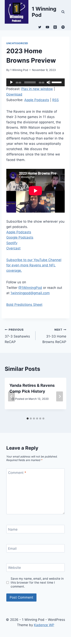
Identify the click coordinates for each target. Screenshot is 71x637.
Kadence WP (44, 625)
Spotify (11, 243)
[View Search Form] (63, 11)
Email (12, 549)
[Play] (11, 82)
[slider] (57, 82)
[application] (35, 82)
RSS (55, 100)
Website (14, 568)
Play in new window (37, 89)
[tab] (28, 418)
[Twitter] (39, 27)
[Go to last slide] (11, 396)
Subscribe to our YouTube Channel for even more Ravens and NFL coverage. (33, 265)
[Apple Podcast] (55, 27)
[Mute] (48, 82)
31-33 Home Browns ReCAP (54, 336)
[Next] (59, 396)
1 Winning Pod (19, 70)
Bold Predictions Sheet (24, 305)
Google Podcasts (19, 237)
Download (14, 94)
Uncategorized (17, 43)
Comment (17, 473)
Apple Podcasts (36, 100)
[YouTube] (47, 27)
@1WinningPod (30, 288)
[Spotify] (63, 27)
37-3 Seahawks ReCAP (17, 336)
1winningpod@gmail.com (30, 293)
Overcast (13, 248)
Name (13, 529)
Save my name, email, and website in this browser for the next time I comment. (37, 582)
